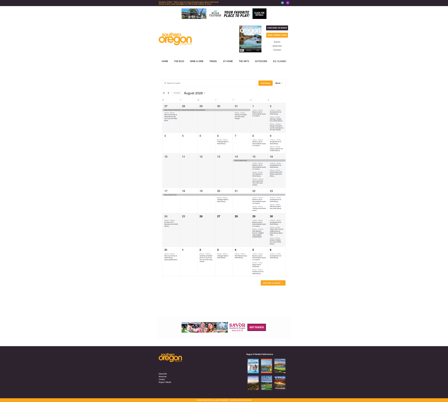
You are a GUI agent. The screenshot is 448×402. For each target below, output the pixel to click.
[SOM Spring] (224, 332)
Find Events (265, 83)
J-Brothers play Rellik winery (259, 209)
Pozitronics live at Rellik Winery (257, 272)
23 (271, 191)
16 (271, 156)
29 (201, 106)
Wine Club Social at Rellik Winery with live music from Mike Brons (170, 117)
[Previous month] (163, 92)
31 (236, 106)
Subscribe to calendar (272, 283)
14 (236, 156)
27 (165, 106)
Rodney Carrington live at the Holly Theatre (241, 116)
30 (218, 106)
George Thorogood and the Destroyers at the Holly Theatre (276, 128)
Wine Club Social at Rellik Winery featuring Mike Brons (170, 258)
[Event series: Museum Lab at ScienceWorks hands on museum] (264, 110)
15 (253, 156)
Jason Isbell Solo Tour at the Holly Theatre (257, 183)
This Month (176, 93)
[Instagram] (287, 2)
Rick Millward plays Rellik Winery (241, 257)
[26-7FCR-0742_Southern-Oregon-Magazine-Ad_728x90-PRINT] (224, 18)
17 (165, 191)
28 (183, 106)
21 (236, 191)
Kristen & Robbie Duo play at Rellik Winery (275, 242)
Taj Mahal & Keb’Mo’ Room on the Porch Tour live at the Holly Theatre (206, 259)
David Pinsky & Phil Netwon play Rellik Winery (276, 174)
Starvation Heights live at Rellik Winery (276, 120)
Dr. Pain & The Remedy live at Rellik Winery (171, 224)
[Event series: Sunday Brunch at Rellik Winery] (282, 110)
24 (165, 216)
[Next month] (168, 92)
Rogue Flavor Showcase (256, 266)
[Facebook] (282, 2)
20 (218, 191)
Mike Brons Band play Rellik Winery (275, 207)
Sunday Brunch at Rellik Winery (275, 113)
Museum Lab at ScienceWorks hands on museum (259, 114)
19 (201, 191)
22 (253, 191)
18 (183, 191)
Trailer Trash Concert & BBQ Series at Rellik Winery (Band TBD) (276, 232)
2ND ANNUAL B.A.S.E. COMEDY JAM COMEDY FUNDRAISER (258, 234)
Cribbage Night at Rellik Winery (222, 143)
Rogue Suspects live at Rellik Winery (276, 150)
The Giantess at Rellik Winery (257, 175)
